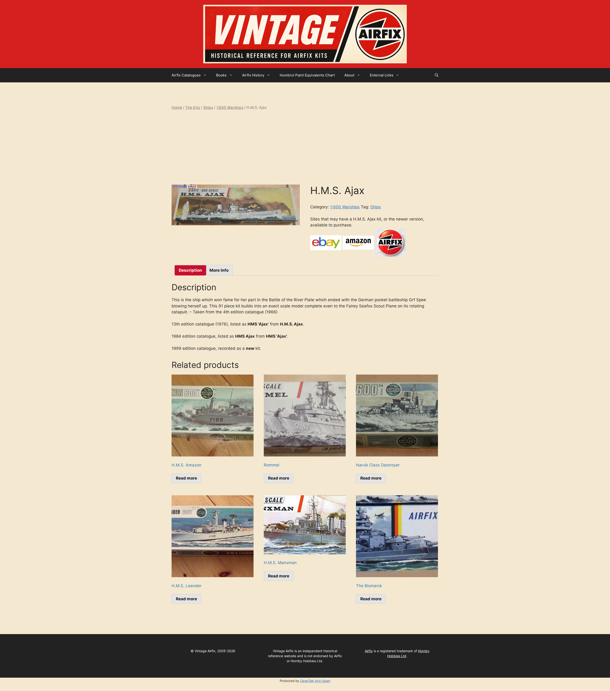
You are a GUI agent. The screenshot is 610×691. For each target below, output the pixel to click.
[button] (436, 75)
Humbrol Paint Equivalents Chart (307, 75)
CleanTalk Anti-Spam (315, 681)
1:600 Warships (229, 107)
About (349, 75)
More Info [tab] (219, 270)
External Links (381, 75)
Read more (186, 478)
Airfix (369, 651)
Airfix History (253, 75)
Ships (208, 107)
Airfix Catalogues (186, 75)
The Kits (192, 107)
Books (221, 75)
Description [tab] (190, 270)
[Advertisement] (305, 147)
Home (177, 107)
